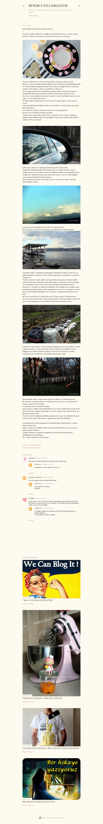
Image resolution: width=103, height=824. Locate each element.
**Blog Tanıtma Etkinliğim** (38, 600)
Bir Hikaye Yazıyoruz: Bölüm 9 (39, 801)
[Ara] (79, 5)
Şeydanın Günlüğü (35, 477)
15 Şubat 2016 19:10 (41, 458)
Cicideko (32, 498)
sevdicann (32, 458)
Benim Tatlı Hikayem (48, 6)
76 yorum (31, 603)
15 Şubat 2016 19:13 (47, 464)
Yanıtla (31, 473)
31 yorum (30, 805)
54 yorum (31, 701)
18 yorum (30, 751)
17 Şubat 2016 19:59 (47, 477)
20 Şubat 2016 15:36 (48, 508)
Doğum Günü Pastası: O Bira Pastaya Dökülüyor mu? (51, 748)
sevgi (39, 447)
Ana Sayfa (33, 16)
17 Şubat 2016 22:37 (41, 498)
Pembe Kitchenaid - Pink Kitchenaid (42, 698)
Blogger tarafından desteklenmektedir (53, 818)
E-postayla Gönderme (34, 445)
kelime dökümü (32, 447)
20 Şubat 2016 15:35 (48, 483)
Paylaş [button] (24, 445)
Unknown (38, 464)
